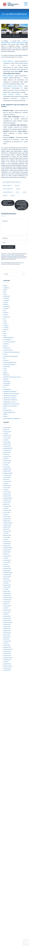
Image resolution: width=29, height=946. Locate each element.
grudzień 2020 (7, 568)
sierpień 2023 (7, 502)
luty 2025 (5, 465)
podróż (5, 346)
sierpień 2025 (7, 452)
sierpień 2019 (7, 601)
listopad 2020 (6, 570)
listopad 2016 (6, 637)
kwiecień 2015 (7, 655)
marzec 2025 (6, 463)
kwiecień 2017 (7, 632)
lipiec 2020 (6, 579)
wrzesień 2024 (7, 475)
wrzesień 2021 (7, 550)
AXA (4, 292)
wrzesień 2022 (7, 525)
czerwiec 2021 (7, 556)
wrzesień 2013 (7, 668)
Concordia (6, 300)
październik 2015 (7, 649)
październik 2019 (7, 597)
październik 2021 (7, 547)
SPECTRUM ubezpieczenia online (12, 377)
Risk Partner (6, 366)
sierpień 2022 (7, 527)
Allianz (5, 286)
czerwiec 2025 (7, 456)
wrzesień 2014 (7, 659)
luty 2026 (5, 440)
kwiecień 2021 (7, 560)
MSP (4, 331)
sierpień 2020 (7, 576)
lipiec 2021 (6, 554)
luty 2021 (5, 564)
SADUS (5, 373)
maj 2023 (5, 508)
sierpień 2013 (7, 670)
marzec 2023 (6, 512)
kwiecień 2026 (7, 436)
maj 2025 (5, 458)
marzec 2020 (6, 587)
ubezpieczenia (7, 389)
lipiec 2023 (6, 504)
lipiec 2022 (6, 529)
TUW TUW (6, 385)
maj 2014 (5, 662)
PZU (4, 358)
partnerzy (5, 344)
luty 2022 (5, 539)
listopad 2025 (6, 446)
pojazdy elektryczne (7, 192)
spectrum (5, 195)
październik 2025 (7, 448)
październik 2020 (7, 572)
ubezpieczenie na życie (9, 402)
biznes (5, 294)
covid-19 (5, 302)
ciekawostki (17, 36)
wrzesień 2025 (7, 450)
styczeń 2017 (6, 635)
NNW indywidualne (8, 337)
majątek (5, 325)
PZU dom (5, 360)
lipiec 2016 (6, 639)
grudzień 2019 (7, 593)
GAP (4, 310)
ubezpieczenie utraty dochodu (11, 404)
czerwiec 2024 (7, 481)
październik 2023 (7, 498)
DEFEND (5, 304)
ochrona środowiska (8, 188)
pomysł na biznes (7, 350)
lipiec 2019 (6, 603)
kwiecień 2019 (7, 610)
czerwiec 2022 (7, 531)
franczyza (17, 185)
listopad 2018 (6, 620)
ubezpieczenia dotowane (9, 391)
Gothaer (5, 315)
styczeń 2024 (6, 492)
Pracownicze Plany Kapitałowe (11, 352)
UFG (4, 408)
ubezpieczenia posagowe (9, 395)
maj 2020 (5, 583)
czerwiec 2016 (7, 641)
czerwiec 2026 (7, 431)
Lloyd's (5, 323)
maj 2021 (5, 558)
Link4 (4, 321)
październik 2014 (7, 657)
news (4, 335)
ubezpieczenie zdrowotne (10, 406)
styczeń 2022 (6, 541)
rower (5, 370)
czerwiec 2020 (7, 581)
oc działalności (7, 339)
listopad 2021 (6, 545)
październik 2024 (7, 473)
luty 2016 (5, 643)
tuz (4, 387)
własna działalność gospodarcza (11, 418)
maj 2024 (5, 483)
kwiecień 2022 (7, 535)
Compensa (6, 298)
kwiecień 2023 (7, 510)
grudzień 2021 (7, 543)
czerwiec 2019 (7, 606)
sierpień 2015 (7, 653)
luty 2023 (5, 514)
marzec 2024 (6, 487)
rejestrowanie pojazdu (9, 364)
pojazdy (18, 188)
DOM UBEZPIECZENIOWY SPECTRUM (12, 182)
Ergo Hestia (6, 306)
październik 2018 (7, 622)
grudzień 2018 (7, 618)
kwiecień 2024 (7, 485)
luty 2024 (5, 489)
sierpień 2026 (7, 427)
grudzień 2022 (7, 518)
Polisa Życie (6, 348)
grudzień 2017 (7, 628)
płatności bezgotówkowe (9, 362)
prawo (17, 192)
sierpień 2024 (7, 477)
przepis (24, 192)
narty (4, 333)
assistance (6, 288)
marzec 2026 (6, 438)
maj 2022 (5, 533)
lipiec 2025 (6, 454)
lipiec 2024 (6, 479)
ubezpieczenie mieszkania (10, 399)
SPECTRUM (6, 375)
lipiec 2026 (6, 429)
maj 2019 (5, 608)
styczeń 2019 (6, 616)
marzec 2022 (6, 537)
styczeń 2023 (6, 516)
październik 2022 (7, 523)
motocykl (5, 329)
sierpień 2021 (7, 552)
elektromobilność (7, 185)
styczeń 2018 (6, 626)
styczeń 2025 (6, 467)
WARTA (5, 414)
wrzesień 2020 (7, 574)
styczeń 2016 (6, 645)
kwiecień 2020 (7, 585)
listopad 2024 (6, 471)
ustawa (13, 195)
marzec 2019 (6, 612)
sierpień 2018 (7, 624)
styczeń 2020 (6, 591)
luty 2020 (5, 589)
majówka (5, 327)
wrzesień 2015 (7, 651)
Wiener (5, 416)
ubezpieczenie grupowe (9, 397)
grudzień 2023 (7, 494)
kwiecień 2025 (7, 460)
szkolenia (5, 379)
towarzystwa (6, 383)
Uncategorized (7, 410)
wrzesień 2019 (7, 599)
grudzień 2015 (7, 647)
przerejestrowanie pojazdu (10, 356)
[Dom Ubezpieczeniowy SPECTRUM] (10, 4)
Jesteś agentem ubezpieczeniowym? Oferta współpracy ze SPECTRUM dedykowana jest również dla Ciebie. (21, 205)
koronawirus (6, 317)
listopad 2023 (6, 496)
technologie (6, 381)
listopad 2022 (6, 521)
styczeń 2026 (6, 442)
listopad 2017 (6, 630)
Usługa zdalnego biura (9, 412)
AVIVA (5, 290)
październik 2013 (7, 666)
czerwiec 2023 (7, 506)
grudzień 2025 (7, 444)
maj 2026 (5, 433)
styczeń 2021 (6, 566)
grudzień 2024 (7, 469)
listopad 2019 (6, 595)
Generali (5, 312)
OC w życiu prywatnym (9, 341)
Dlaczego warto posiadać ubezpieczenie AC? (7, 203)
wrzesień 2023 (7, 500)
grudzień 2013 (7, 664)
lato (4, 319)
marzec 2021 (6, 562)
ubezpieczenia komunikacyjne (11, 393)
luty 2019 (5, 614)
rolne (4, 368)
